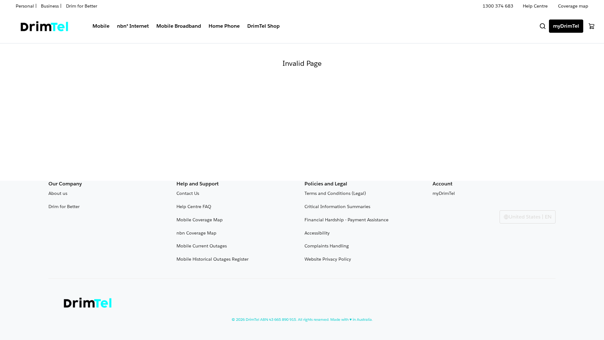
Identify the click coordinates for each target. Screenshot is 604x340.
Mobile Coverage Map (199, 220)
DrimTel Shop (263, 26)
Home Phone (224, 26)
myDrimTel (566, 26)
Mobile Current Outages (201, 246)
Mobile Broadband (178, 26)
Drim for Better (81, 6)
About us (57, 193)
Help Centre (535, 6)
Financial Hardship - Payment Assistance (347, 220)
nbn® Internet (133, 26)
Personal (25, 6)
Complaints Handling (327, 246)
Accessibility (317, 233)
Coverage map (573, 6)
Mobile (100, 26)
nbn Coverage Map (196, 233)
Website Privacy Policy (328, 259)
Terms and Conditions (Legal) (335, 193)
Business (50, 6)
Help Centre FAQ (193, 206)
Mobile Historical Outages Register (212, 259)
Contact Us (187, 193)
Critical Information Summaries (337, 206)
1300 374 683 (498, 6)
